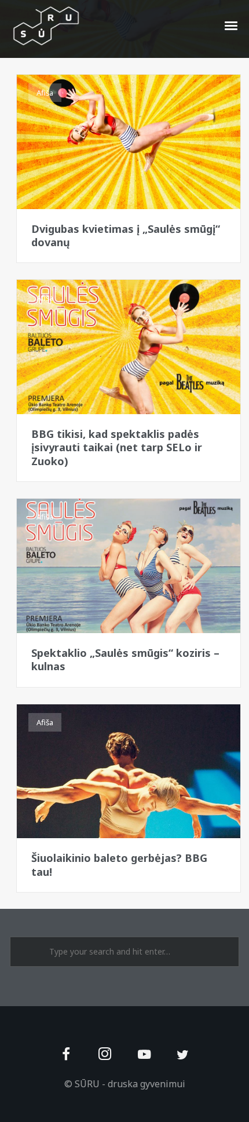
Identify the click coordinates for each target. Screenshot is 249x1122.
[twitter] (183, 1055)
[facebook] (66, 1055)
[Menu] (231, 24)
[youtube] (144, 1061)
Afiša (44, 92)
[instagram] (105, 1055)
